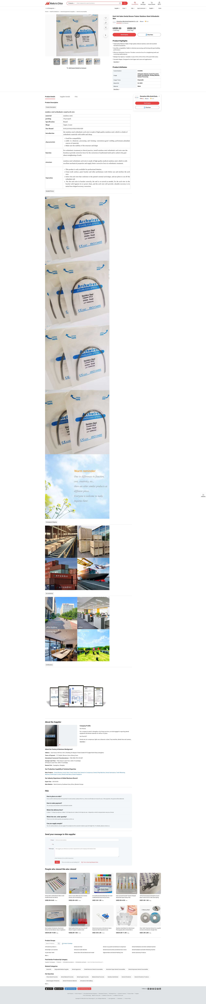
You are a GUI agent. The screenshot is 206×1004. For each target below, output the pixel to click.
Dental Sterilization (111, 772)
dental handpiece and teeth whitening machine (143, 949)
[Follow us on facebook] (148, 988)
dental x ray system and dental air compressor (114, 946)
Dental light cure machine (51, 949)
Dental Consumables (82, 11)
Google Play (59, 988)
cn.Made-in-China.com (118, 995)
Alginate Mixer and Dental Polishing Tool (113, 952)
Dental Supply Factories (83, 977)
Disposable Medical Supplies (62, 969)
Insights (137, 993)
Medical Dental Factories (98, 977)
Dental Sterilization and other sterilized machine (144, 946)
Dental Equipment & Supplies (68, 11)
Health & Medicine (54, 11)
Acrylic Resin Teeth (68, 772)
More (46, 983)
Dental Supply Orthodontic (52, 981)
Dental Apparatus (76, 969)
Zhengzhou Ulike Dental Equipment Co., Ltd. (127, 21)
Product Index (130, 993)
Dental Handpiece (77, 774)
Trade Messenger (70, 988)
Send (57, 862)
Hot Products (70, 993)
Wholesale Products (103, 993)
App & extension (141, 8)
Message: (51, 848)
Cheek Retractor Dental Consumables (93, 969)
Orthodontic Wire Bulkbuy (86, 981)
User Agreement (111, 998)
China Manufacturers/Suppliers (90, 993)
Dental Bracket (58, 772)
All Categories (50, 8)
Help (132, 8)
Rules (160, 8)
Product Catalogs (67, 943)
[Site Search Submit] (125, 3)
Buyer (124, 8)
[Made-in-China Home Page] (54, 3)
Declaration (119, 998)
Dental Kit (48, 969)
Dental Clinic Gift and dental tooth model (84, 952)
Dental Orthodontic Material (70, 981)
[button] (120, 3)
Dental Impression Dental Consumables (138, 969)
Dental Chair (76, 772)
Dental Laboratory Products (139, 952)
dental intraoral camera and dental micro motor (115, 949)
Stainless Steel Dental (113, 977)
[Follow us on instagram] (153, 988)
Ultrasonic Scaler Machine (80, 949)
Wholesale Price (112, 993)
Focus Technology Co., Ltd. (92, 998)
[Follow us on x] (151, 988)
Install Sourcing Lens (85, 988)
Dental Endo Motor (67, 774)
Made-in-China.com (96, 995)
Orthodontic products (50, 946)
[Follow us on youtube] (155, 988)
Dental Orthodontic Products (141, 977)
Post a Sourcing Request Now (89, 862)
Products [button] (70, 3)
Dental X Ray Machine (99, 772)
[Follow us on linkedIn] (160, 988)
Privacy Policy (128, 998)
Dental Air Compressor (87, 772)
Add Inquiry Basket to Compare (77, 68)
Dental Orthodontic (126, 977)
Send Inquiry (124, 34)
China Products (78, 993)
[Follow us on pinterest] (158, 988)
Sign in (159, 4)
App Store (49, 988)
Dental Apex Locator (55, 774)
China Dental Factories (52, 977)
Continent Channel (122, 993)
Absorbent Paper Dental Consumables (115, 969)
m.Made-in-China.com (107, 995)
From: (52, 840)
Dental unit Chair (78, 946)
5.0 (142, 98)
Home (46, 11)
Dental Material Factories (67, 977)
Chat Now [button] (150, 34)
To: (53, 844)
